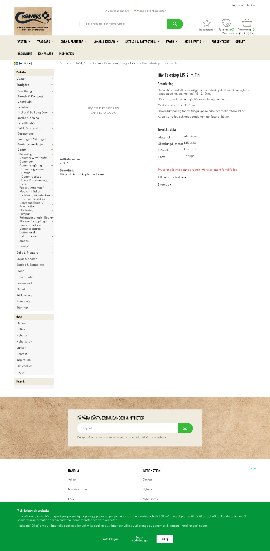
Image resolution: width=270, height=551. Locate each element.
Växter (22, 41)
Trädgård (43, 41)
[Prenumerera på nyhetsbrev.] (185, 428)
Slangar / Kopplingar (33, 221)
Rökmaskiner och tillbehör (36, 217)
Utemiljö (23, 246)
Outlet (240, 41)
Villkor (20, 329)
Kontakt (21, 354)
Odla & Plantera (72, 41)
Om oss (21, 323)
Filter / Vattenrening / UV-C (34, 182)
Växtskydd (24, 102)
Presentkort (220, 41)
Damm (21, 149)
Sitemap (22, 307)
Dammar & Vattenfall (33, 158)
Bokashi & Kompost (30, 96)
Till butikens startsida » (173, 177)
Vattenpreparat (30, 228)
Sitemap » (164, 184)
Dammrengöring (30, 165)
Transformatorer (30, 225)
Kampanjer (45, 53)
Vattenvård (27, 232)
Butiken (251, 5)
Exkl (253, 33)
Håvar (25, 173)
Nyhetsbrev (24, 341)
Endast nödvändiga (140, 539)
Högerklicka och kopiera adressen (82, 174)
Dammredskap (31, 176)
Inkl (244, 33)
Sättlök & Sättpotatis (140, 41)
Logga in (237, 5)
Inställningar (110, 539)
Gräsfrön (23, 107)
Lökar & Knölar (104, 41)
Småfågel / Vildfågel (31, 139)
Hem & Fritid (192, 41)
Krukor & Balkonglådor (32, 112)
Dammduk (26, 161)
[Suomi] (21, 63)
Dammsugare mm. (33, 169)
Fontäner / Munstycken (34, 195)
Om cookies (24, 366)
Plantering (26, 210)
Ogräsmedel (26, 133)
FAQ (71, 499)
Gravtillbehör (26, 123)
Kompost (23, 241)
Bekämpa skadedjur (30, 144)
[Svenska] (16, 63)
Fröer (170, 41)
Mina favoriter (77, 489)
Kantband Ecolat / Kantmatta (31, 205)
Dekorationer (28, 236)
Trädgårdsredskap (29, 128)
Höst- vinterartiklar (32, 199)
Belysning (25, 154)
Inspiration (66, 53)
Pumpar (24, 214)
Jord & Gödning (28, 118)
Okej (165, 539)
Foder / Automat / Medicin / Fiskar (31, 190)
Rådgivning (24, 53)
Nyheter (21, 335)
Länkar (21, 347)
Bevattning (24, 91)
